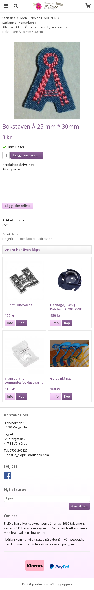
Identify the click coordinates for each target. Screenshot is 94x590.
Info (10, 323)
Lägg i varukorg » (26, 155)
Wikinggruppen (61, 584)
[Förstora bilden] (47, 80)
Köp (21, 323)
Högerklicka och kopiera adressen (27, 238)
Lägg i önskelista (18, 206)
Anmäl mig (79, 506)
